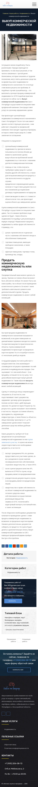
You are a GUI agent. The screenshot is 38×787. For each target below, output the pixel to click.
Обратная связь (10, 744)
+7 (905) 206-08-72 (13, 592)
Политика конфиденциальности (16, 748)
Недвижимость (22, 558)
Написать (12, 601)
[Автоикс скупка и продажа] (8, 4)
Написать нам (18, 670)
